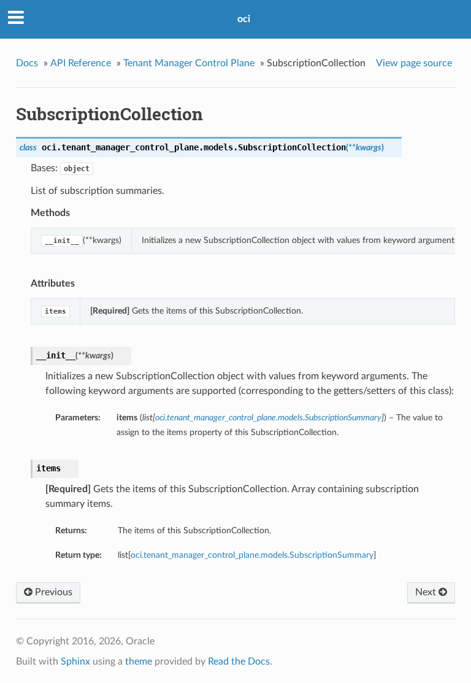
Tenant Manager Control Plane (189, 63)
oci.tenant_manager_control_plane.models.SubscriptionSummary (252, 555)
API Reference (80, 63)
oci (243, 19)
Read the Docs (239, 661)
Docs (27, 63)
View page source (414, 63)
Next (426, 592)
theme (138, 661)
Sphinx (75, 661)
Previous (52, 592)
